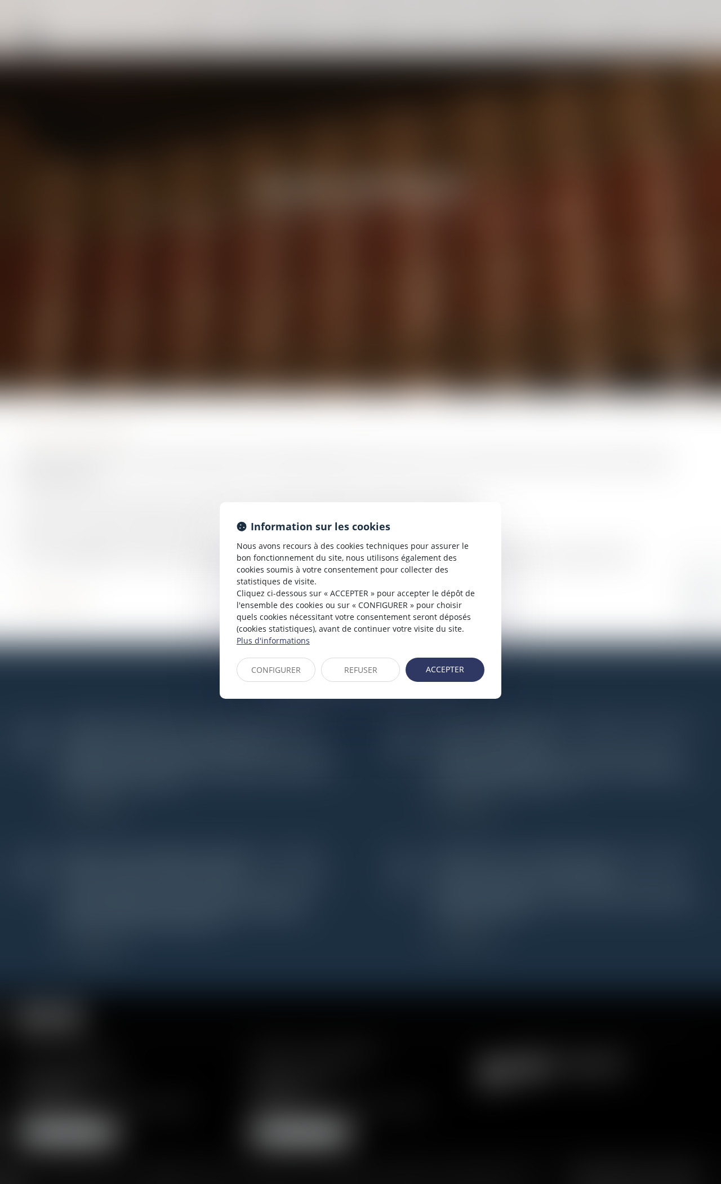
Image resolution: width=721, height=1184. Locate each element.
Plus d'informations (273, 640)
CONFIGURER (276, 669)
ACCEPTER (445, 669)
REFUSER (360, 669)
